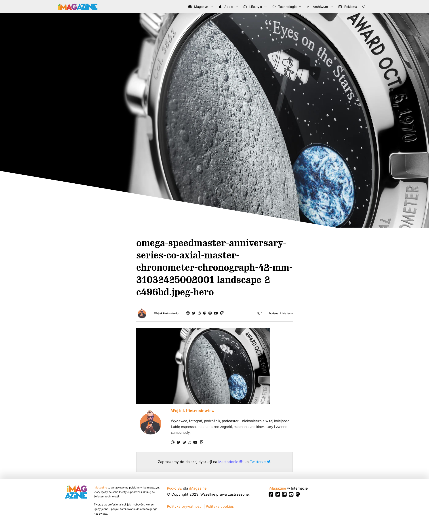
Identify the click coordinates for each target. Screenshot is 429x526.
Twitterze (258, 461)
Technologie (287, 6)
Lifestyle (255, 6)
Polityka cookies (220, 506)
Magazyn (200, 6)
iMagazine (100, 487)
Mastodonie (228, 461)
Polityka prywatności (184, 506)
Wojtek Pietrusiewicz (166, 313)
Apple (228, 6)
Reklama (350, 6)
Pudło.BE (174, 488)
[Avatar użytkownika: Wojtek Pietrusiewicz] (150, 422)
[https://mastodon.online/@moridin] (204, 313)
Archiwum (320, 6)
